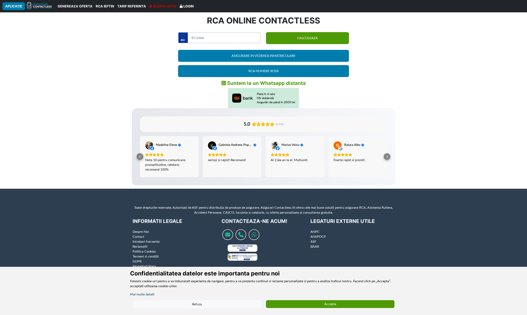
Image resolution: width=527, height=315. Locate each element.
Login (188, 6)
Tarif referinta (131, 6)
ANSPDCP (318, 241)
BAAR (314, 251)
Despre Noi (141, 236)
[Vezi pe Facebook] (149, 145)
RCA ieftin (105, 6)
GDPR (137, 266)
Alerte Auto (164, 6)
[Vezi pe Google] (337, 145)
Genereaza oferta (75, 6)
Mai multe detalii (142, 294)
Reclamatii (140, 251)
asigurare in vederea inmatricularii (263, 55)
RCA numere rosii (263, 71)
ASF (313, 246)
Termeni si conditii (146, 261)
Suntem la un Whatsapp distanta (266, 83)
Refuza (197, 304)
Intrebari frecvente (146, 246)
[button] (140, 159)
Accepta (330, 304)
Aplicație (13, 6)
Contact (138, 241)
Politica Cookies (144, 256)
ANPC (314, 236)
